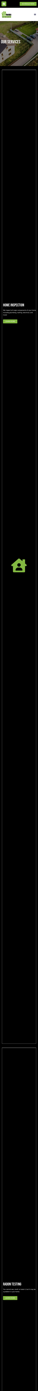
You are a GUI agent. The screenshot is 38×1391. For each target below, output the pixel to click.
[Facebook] (3, 3)
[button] (35, 14)
